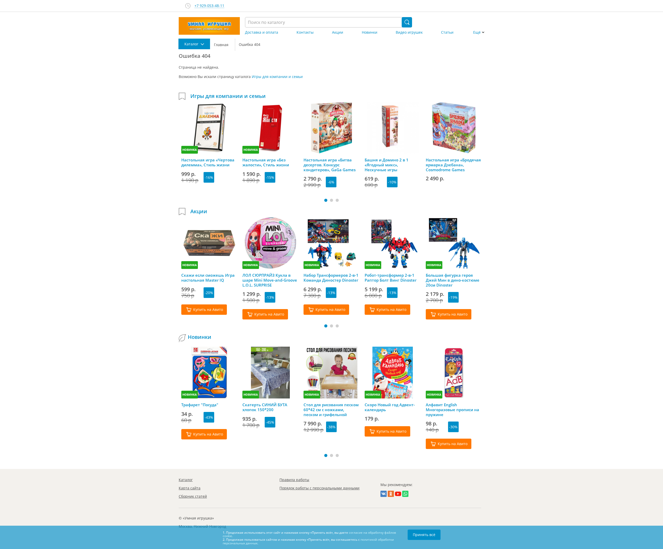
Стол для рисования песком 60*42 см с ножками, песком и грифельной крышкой (331, 409)
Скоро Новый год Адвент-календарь (390, 407)
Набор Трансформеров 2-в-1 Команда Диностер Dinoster (331, 278)
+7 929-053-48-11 (209, 6)
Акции (337, 32)
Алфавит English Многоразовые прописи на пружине (452, 409)
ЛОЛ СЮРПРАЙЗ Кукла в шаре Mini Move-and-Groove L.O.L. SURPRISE (269, 280)
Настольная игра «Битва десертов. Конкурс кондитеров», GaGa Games (330, 165)
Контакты (305, 32)
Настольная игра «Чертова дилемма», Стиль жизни (207, 162)
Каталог (186, 479)
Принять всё (424, 534)
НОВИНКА (189, 150)
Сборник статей (193, 496)
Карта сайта (189, 488)
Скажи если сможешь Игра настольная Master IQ (208, 278)
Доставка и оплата (261, 32)
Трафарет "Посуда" (199, 404)
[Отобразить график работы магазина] (188, 6)
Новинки (369, 32)
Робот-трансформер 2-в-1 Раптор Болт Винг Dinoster (390, 278)
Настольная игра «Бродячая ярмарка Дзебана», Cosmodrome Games (453, 165)
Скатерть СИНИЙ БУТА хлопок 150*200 (264, 407)
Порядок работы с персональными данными (319, 488)
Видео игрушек (409, 32)
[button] (325, 200)
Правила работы (294, 479)
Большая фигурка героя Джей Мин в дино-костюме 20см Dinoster (452, 280)
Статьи (447, 32)
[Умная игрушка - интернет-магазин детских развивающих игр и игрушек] (209, 26)
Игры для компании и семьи (277, 76)
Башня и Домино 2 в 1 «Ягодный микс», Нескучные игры (386, 165)
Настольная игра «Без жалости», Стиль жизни (265, 162)
